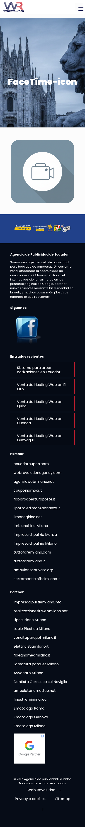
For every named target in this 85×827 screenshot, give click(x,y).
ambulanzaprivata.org (33, 570)
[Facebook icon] (42, 809)
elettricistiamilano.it (31, 646)
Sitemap (62, 798)
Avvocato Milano (28, 673)
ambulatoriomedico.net (35, 690)
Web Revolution (41, 790)
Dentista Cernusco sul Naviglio (40, 681)
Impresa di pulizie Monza (35, 534)
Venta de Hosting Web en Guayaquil (39, 438)
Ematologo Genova (31, 717)
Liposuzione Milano (30, 619)
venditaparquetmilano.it (35, 637)
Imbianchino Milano (31, 525)
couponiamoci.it (28, 490)
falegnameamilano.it (32, 655)
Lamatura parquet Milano (36, 664)
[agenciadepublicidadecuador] (13, 6)
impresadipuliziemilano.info (37, 602)
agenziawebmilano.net (34, 481)
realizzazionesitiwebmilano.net (41, 611)
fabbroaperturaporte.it (34, 499)
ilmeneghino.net (28, 517)
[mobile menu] (79, 7)
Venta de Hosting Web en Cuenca (39, 421)
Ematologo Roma (29, 708)
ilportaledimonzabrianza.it (37, 508)
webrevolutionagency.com (37, 472)
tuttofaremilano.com (32, 552)
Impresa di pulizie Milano (35, 543)
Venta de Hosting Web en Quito (39, 404)
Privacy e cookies (30, 798)
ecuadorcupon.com (31, 463)
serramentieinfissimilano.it (37, 578)
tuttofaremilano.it (29, 561)
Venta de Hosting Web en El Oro (41, 387)
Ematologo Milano (30, 726)
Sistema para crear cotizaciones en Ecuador (39, 370)
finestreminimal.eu (30, 699)
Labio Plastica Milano (32, 628)
